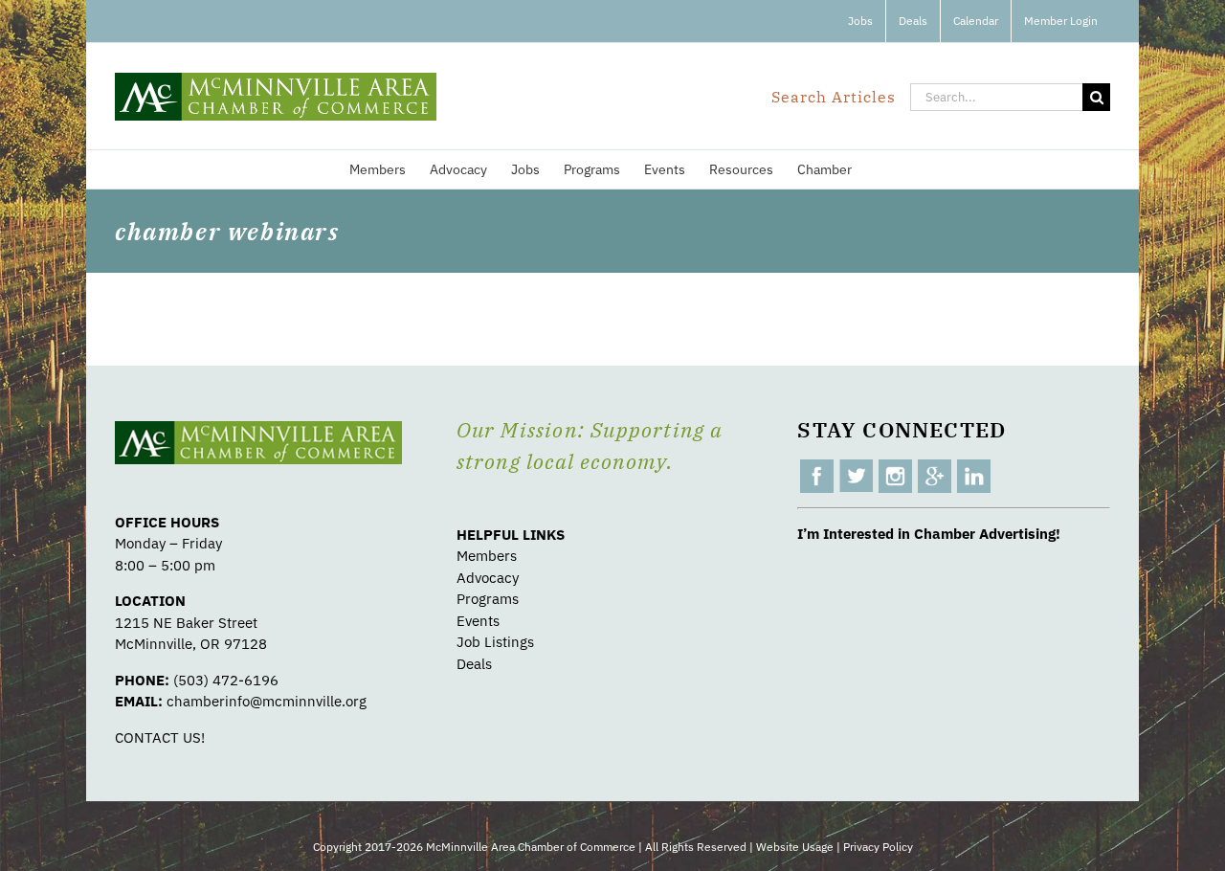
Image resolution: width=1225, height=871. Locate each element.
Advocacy (488, 578)
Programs (488, 599)
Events (478, 621)
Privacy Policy (878, 846)
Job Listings (495, 642)
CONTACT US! (160, 737)
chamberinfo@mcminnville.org (267, 701)
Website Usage (795, 846)
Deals (474, 664)
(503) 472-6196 (225, 680)
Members (487, 556)
